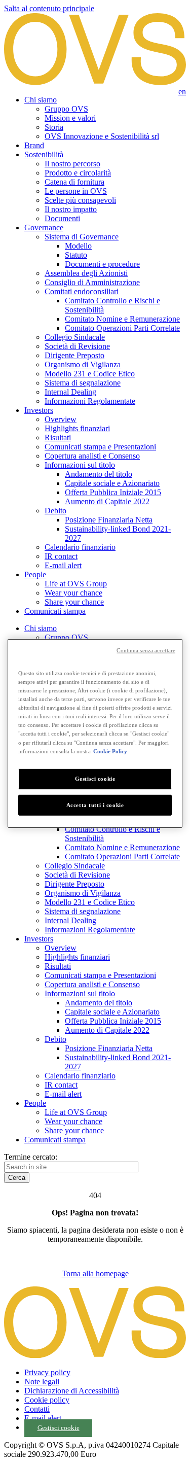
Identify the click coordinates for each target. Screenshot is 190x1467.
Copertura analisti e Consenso (92, 455)
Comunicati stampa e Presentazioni (100, 446)
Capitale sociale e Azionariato (112, 483)
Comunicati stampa (55, 611)
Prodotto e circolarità (78, 172)
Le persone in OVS (76, 191)
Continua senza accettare (146, 650)
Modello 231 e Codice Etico (90, 373)
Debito (55, 510)
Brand (34, 145)
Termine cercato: (30, 1156)
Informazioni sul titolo (80, 465)
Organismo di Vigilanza (83, 364)
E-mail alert (63, 565)
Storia (54, 127)
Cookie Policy (110, 751)
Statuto (76, 255)
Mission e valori (70, 118)
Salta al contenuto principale (49, 8)
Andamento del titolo (98, 474)
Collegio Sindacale (75, 337)
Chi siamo (40, 99)
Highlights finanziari (77, 428)
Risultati (58, 437)
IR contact (61, 556)
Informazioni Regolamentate (90, 401)
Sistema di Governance (82, 236)
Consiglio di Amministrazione (92, 282)
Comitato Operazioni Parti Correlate (122, 328)
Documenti (62, 218)
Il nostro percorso (72, 163)
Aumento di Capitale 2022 (107, 501)
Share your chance (74, 602)
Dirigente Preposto (74, 355)
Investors (38, 410)
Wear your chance (73, 592)
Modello (78, 245)
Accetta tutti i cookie (95, 804)
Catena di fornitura (74, 182)
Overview (61, 419)
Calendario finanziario (80, 547)
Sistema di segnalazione (83, 382)
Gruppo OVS (66, 108)
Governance (43, 227)
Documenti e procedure (102, 264)
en (182, 91)
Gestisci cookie (58, 1427)
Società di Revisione (77, 346)
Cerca (16, 1177)
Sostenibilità (43, 154)
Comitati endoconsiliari (82, 291)
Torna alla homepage (95, 1273)
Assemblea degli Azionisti (86, 273)
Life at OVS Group (76, 583)
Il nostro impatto (71, 209)
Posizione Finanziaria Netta (109, 519)
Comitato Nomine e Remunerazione (122, 319)
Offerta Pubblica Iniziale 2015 (113, 492)
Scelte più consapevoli (80, 200)
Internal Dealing (70, 392)
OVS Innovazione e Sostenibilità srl (102, 136)
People (35, 574)
